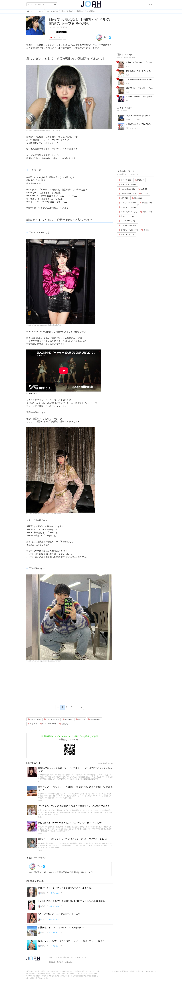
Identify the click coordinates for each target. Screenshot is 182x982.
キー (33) (81, 719)
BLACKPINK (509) (49, 724)
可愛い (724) (147, 212)
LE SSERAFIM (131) (128, 194)
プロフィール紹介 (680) (129, 230)
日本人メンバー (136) (128, 203)
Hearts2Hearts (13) (127, 189)
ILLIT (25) (143, 189)
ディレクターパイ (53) (128, 212)
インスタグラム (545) (128, 207)
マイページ (150, 5)
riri (127, 101)
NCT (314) (124, 198)
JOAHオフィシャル (133, 119)
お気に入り (56, 38)
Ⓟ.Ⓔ (105, 37)
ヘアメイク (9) (35, 719)
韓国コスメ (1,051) (127, 234)
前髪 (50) (64, 724)
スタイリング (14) (52, 719)
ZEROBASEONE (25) (128, 225)
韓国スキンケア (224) (128, 184)
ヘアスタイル (54, 27)
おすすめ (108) (126, 180)
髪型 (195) (68, 719)
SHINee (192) (95, 719)
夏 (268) (146, 230)
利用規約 (60, 962)
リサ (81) (33, 724)
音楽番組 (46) (147, 203)
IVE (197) (140, 180)
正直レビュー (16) (127, 216)
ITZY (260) (145, 194)
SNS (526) (138, 198)
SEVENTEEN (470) (127, 221)
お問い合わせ (69, 962)
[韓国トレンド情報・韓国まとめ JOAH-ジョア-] (91, 5)
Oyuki (40, 850)
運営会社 (52, 962)
